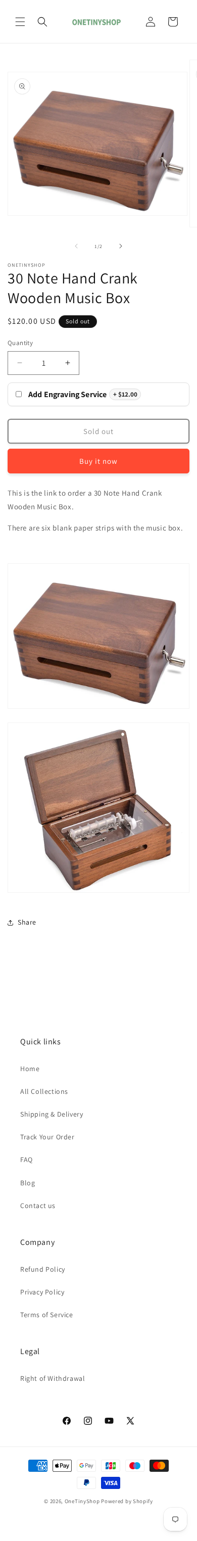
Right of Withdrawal (52, 1378)
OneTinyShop (82, 1501)
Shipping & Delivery (51, 1114)
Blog (27, 1182)
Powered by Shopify (127, 1501)
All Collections (44, 1091)
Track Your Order (47, 1136)
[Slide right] (121, 246)
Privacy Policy (42, 1291)
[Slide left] (76, 246)
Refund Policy (42, 1269)
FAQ (26, 1159)
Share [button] (27, 922)
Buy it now (98, 461)
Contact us (38, 1205)
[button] (20, 22)
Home (29, 1068)
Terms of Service (46, 1314)
